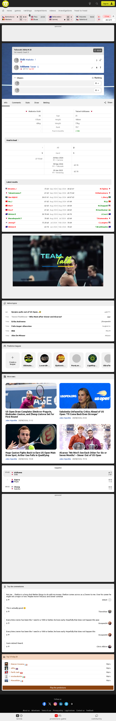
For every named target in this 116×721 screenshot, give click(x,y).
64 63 (69, 210)
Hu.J (10, 201)
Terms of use (46, 710)
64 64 (69, 206)
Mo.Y (10, 206)
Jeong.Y (11, 223)
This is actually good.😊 (16, 608)
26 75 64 (70, 193)
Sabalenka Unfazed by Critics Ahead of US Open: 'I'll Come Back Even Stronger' (81, 412)
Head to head (81, 10)
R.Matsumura (101, 193)
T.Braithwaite (101, 227)
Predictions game (58, 719)
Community (97, 719)
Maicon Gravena (17, 664)
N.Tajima (104, 189)
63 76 (46, 227)
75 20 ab (45, 223)
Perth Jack (15, 672)
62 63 (46, 206)
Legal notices (70, 710)
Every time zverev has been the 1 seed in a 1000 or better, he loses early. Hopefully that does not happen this (50, 631)
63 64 (69, 218)
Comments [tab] (16, 103)
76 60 (46, 218)
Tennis (19, 719)
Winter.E (12, 214)
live (107, 16)
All (109, 20)
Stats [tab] (27, 103)
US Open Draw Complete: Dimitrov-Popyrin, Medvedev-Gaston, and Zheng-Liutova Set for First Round (30, 414)
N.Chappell (103, 206)
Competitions (41, 10)
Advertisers (35, 710)
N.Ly (106, 201)
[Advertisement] (58, 34)
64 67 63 (70, 197)
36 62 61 (70, 189)
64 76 (69, 214)
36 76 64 (45, 214)
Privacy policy (58, 710)
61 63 (46, 193)
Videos (53, 10)
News (9, 10)
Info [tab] (5, 103)
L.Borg (105, 197)
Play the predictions (58, 688)
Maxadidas (15, 680)
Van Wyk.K (13, 197)
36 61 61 (45, 197)
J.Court (104, 214)
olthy (13, 668)
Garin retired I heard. (14, 643)
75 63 (46, 189)
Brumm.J (12, 189)
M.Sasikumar (102, 210)
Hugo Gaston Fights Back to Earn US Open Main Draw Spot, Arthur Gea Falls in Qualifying (31, 453)
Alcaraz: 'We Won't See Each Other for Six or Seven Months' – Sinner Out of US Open (83, 453)
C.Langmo (103, 223)
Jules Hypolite (11, 420)
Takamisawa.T (14, 193)
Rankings (28, 10)
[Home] (3, 10)
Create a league (12, 363)
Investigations (65, 10)
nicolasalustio (16, 676)
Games (18, 10)
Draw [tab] (37, 103)
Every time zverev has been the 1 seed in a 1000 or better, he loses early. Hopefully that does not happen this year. (53, 620)
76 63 (69, 227)
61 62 (46, 201)
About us (26, 710)
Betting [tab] (46, 103)
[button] (97, 3)
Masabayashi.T (15, 218)
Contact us (80, 710)
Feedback (89, 710)
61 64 (69, 201)
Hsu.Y (10, 210)
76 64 (69, 223)
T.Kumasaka (102, 218)
